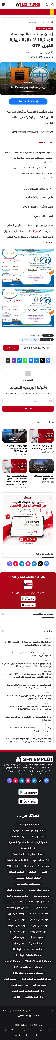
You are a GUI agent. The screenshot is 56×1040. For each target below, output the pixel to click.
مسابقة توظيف (12, 961)
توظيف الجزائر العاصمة (38, 889)
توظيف (32, 872)
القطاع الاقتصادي (36, 22)
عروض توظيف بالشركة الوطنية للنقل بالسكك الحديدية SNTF (17, 448)
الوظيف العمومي (41, 860)
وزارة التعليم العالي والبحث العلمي (28, 990)
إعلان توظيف (38, 836)
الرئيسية (48, 22)
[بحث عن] (52, 5)
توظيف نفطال (36, 937)
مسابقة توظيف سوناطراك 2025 (37, 979)
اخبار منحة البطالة (19, 836)
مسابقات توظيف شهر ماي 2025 (28, 949)
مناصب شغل (10, 979)
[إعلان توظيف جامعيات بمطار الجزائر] (41, 466)
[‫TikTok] (15, 563)
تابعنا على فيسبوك (26, 101)
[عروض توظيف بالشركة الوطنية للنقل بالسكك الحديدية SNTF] (14, 436)
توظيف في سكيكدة (17, 925)
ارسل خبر (26, 1034)
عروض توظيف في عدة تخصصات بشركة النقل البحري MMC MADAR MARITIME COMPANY (16, 480)
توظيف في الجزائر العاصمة (19, 907)
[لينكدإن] (36, 360)
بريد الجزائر (28, 866)
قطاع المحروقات (34, 335)
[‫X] (42, 360)
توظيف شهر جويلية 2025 (39, 901)
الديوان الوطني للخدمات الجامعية (28, 854)
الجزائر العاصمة (28, 848)
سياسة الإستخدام (12, 1030)
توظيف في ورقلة (38, 931)
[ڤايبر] (14, 360)
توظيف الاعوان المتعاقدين (28, 884)
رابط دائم (11, 347)
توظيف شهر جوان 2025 (18, 895)
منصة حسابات (39, 985)
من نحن (40, 1030)
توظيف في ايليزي (16, 913)
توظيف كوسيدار (17, 931)
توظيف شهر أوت (41, 895)
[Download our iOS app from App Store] (28, 801)
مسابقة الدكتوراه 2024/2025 (38, 961)
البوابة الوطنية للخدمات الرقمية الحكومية (28, 842)
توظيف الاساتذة (16, 872)
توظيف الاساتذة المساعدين (28, 878)
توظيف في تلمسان (39, 919)
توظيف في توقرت (39, 925)
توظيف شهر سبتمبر (14, 901)
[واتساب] (25, 360)
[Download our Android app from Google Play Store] (28, 792)
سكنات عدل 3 (35, 943)
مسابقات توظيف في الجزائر (28, 955)
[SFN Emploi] (28, 4)
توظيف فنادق (42, 907)
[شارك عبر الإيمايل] (8, 360)
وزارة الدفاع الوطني (34, 996)
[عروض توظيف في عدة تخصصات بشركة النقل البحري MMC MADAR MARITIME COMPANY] (14, 466)
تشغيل (44, 872)
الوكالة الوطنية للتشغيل (29, 340)
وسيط (36, 231)
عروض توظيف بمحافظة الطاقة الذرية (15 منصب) (43, 447)
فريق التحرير (45, 52)
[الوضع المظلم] (47, 5)
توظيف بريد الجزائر (15, 889)
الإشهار (18, 1034)
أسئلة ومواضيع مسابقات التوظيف (28, 830)
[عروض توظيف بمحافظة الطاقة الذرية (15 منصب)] (41, 436)
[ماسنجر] (31, 360)
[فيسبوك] (48, 360)
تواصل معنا (36, 1034)
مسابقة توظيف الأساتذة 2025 (28, 967)
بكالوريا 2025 (13, 866)
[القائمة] (3, 5)
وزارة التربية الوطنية (19, 985)
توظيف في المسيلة (39, 913)
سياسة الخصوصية (28, 1030)
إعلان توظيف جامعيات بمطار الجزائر (44, 477)
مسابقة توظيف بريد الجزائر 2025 (28, 973)
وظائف (16, 996)
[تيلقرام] (19, 360)
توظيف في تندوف (16, 919)
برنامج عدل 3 (44, 866)
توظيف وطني (19, 937)
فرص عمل (19, 943)
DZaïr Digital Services (28, 824)
